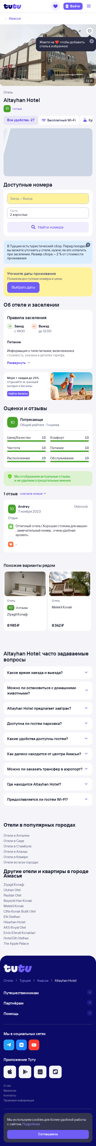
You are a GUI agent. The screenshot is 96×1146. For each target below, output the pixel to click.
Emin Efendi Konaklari (19, 933)
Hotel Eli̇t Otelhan (16, 938)
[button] (55, 6)
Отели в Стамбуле (17, 846)
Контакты (10, 1095)
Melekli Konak (14, 906)
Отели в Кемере (16, 857)
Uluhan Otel (12, 890)
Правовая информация (19, 1100)
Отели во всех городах (21, 862)
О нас (7, 1085)
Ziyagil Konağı (14, 884)
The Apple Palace (16, 943)
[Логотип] (12, 6)
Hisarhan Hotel (14, 922)
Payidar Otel (12, 895)
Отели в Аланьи (15, 851)
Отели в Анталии (16, 835)
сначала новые (31, 493)
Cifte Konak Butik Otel (19, 911)
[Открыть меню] (89, 6)
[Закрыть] (87, 245)
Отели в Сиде (14, 841)
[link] (18, 393)
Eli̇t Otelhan (12, 917)
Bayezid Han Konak (18, 900)
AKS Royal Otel (15, 927)
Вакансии (10, 1090)
